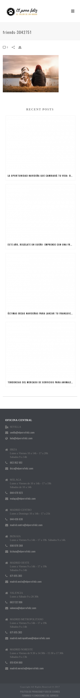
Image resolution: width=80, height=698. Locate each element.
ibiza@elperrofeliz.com (21, 468)
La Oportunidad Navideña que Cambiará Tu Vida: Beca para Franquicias (41, 175)
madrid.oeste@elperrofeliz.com (25, 581)
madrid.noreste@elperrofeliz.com (27, 668)
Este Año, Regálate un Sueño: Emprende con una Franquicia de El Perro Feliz (41, 244)
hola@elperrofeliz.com (21, 438)
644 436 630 (16, 519)
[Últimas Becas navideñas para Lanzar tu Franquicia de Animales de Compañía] (40, 281)
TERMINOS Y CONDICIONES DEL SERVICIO (40, 695)
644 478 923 (16, 492)
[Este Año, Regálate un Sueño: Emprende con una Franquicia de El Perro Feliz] (40, 212)
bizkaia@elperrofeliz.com (22, 551)
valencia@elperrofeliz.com (23, 608)
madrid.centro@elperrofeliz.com (26, 525)
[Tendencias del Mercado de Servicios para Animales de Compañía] (40, 350)
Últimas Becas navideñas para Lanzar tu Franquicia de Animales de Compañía (41, 313)
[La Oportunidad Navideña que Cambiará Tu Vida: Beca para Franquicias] (40, 143)
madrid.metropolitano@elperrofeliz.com (30, 638)
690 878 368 (16, 545)
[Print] (21, 47)
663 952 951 (16, 462)
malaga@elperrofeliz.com (23, 498)
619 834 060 (16, 662)
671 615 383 (16, 575)
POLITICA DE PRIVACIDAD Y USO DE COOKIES (40, 691)
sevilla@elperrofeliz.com (22, 432)
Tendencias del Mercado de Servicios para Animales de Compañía (41, 382)
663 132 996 (16, 602)
